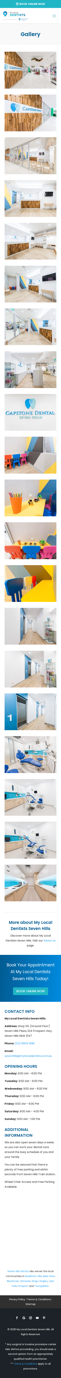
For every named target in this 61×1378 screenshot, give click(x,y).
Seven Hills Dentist (18, 1271)
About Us (50, 941)
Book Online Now (32, 4)
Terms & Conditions (39, 1299)
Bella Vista (49, 1276)
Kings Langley (40, 1281)
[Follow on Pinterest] (44, 1318)
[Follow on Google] (23, 1318)
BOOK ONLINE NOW (30, 991)
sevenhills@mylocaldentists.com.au (28, 1056)
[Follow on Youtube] (37, 1318)
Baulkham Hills (33, 1276)
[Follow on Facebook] (17, 1318)
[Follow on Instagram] (30, 1318)
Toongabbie (41, 1286)
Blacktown (13, 1281)
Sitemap (31, 1304)
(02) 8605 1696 (25, 1043)
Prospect (23, 1286)
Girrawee (25, 1281)
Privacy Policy (17, 1299)
